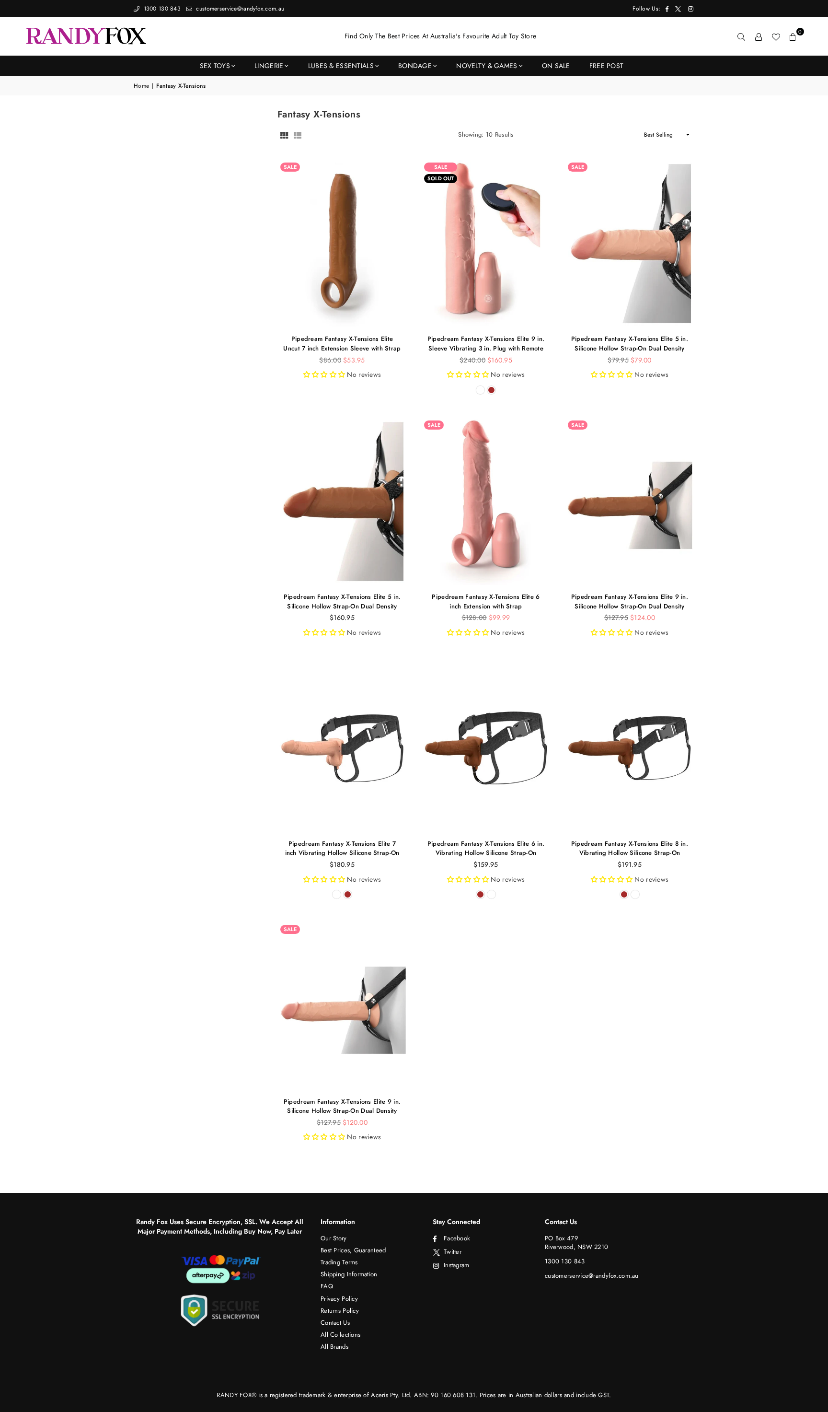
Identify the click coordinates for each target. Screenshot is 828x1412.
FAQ (327, 1286)
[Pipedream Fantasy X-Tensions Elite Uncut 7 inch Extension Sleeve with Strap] (342, 243)
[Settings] (758, 36)
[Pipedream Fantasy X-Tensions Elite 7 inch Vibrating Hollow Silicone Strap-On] (342, 748)
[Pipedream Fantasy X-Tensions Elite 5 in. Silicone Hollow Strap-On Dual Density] (629, 243)
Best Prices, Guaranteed (353, 1250)
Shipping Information (349, 1274)
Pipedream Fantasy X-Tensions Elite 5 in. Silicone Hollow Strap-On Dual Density (629, 343)
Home (141, 86)
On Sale (556, 65)
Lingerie (268, 65)
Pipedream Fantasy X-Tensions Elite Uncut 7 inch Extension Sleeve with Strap (342, 343)
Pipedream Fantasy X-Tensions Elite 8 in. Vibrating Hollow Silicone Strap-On (629, 848)
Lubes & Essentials (341, 65)
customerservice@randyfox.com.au (239, 8)
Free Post (606, 65)
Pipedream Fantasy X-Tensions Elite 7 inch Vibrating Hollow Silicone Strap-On (342, 848)
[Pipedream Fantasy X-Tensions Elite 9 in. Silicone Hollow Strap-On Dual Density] (629, 501)
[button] (793, 36)
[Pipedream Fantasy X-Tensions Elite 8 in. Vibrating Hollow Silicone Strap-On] (629, 748)
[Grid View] (284, 134)
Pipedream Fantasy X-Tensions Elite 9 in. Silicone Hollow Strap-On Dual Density (629, 601)
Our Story (334, 1238)
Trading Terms (339, 1262)
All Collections (340, 1334)
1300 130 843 (161, 8)
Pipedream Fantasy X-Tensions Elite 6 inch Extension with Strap (486, 601)
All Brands (334, 1346)
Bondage (415, 65)
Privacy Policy (339, 1298)
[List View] (297, 134)
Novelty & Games (486, 65)
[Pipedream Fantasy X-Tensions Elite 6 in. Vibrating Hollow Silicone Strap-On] (486, 748)
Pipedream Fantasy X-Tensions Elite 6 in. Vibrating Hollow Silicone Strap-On (485, 848)
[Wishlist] (775, 36)
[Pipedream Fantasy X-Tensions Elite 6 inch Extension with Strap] (486, 501)
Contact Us (335, 1322)
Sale (290, 167)
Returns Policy (340, 1310)
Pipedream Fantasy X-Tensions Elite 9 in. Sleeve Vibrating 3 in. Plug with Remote (485, 343)
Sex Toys (215, 65)
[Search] (741, 36)
